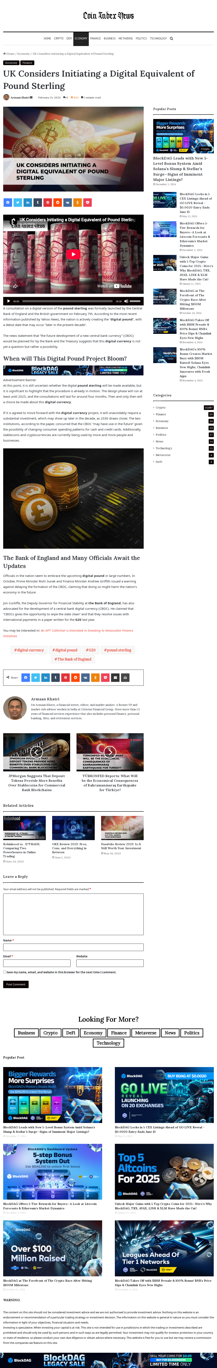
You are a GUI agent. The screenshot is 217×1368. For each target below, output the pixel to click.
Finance (95, 38)
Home (47, 38)
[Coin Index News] (108, 16)
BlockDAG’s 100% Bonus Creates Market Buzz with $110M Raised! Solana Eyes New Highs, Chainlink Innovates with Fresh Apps (196, 362)
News (159, 441)
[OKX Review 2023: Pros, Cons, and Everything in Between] (73, 828)
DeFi (69, 38)
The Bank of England (74, 659)
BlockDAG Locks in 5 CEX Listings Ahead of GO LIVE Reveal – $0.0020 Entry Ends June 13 (196, 203)
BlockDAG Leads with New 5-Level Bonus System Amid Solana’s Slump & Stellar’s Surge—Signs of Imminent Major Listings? (180, 169)
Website (82, 956)
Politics (141, 38)
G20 (92, 650)
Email (8, 956)
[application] (73, 301)
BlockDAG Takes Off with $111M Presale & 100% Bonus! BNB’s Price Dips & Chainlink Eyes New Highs (195, 329)
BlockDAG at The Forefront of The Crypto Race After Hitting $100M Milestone (193, 300)
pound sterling (119, 650)
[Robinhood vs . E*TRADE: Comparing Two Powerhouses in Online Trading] (24, 828)
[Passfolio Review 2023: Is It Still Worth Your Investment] (122, 828)
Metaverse (126, 38)
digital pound (66, 650)
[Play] (9, 301)
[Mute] (126, 301)
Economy (81, 38)
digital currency (30, 650)
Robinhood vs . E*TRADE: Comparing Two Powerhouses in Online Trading (21, 850)
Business (110, 38)
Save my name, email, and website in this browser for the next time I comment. (62, 972)
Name (8, 940)
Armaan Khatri (20, 97)
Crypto (59, 38)
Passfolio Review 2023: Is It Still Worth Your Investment (121, 846)
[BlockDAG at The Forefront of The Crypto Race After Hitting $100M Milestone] (165, 297)
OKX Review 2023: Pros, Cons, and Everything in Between (69, 848)
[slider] (136, 301)
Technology (158, 38)
